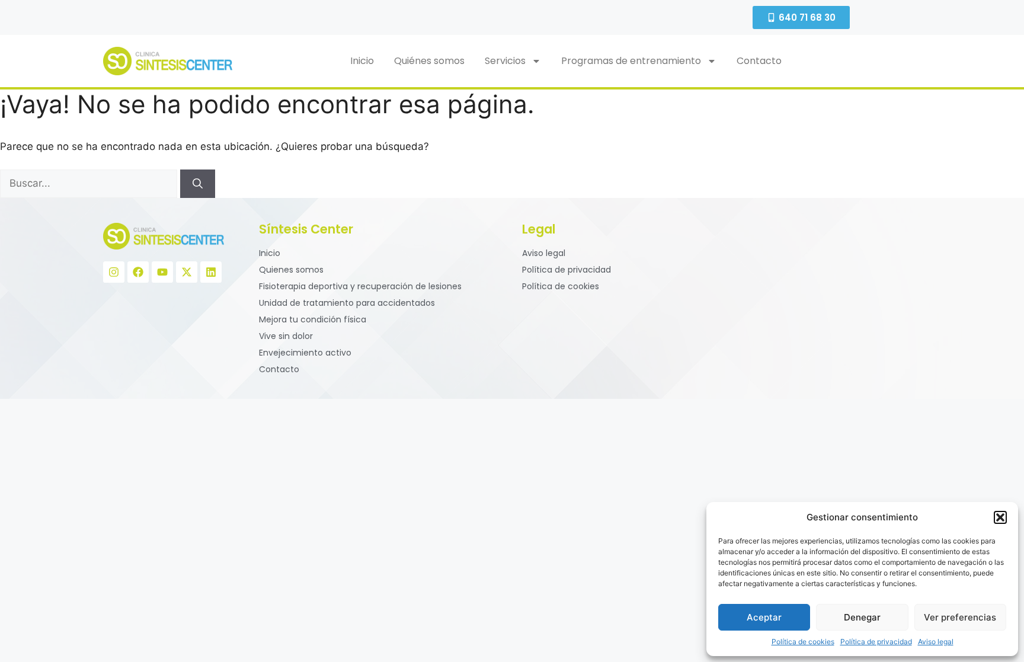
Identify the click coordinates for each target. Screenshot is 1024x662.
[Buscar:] (90, 183)
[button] (1000, 517)
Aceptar (764, 617)
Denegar (862, 617)
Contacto (759, 61)
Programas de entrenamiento (631, 61)
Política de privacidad (876, 641)
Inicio (362, 61)
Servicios (505, 61)
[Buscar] (197, 184)
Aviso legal (935, 641)
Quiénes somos (429, 61)
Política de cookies (803, 641)
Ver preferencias (960, 617)
